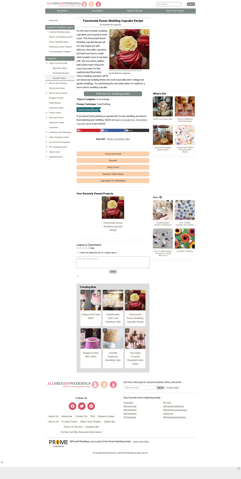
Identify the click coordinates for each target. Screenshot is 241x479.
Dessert (113, 160)
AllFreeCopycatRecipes (173, 406)
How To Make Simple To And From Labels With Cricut (163, 253)
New (155, 197)
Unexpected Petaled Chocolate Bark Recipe (185, 150)
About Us (53, 416)
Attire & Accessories (58, 93)
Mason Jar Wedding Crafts (61, 37)
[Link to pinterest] (91, 406)
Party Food (113, 167)
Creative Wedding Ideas (59, 32)
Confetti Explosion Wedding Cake (112, 357)
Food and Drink (113, 153)
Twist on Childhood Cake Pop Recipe (185, 120)
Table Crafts (54, 152)
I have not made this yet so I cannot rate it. (98, 252)
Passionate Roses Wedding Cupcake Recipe (112, 226)
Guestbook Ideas (56, 122)
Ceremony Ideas (56, 108)
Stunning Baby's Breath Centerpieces (163, 224)
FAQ (92, 416)
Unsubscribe (92, 426)
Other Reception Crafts (59, 137)
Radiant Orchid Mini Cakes (90, 355)
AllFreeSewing (130, 413)
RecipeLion (168, 413)
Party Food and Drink (58, 63)
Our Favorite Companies (59, 142)
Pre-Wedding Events (58, 147)
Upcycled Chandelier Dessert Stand (163, 149)
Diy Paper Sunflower (185, 251)
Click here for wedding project (113, 93)
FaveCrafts (128, 402)
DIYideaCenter (130, 417)
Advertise (67, 416)
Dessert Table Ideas (113, 174)
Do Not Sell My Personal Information (81, 432)
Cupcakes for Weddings (113, 180)
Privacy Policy (69, 421)
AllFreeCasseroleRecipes (174, 417)
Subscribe (53, 20)
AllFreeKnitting (130, 410)
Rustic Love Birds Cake (118, 139)
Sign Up (160, 388)
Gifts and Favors (56, 117)
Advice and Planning (58, 83)
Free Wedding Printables (60, 51)
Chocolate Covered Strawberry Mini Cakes (135, 358)
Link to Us (53, 421)
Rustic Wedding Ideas (58, 42)
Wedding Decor (56, 157)
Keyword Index (106, 416)
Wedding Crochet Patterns (60, 47)
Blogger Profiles (56, 98)
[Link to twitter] (82, 406)
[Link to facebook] (72, 406)
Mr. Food (167, 402)
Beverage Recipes (61, 73)
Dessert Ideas (59, 78)
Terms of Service (73, 426)
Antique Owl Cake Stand (91, 316)
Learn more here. (141, 441)
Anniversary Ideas (57, 88)
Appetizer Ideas (60, 68)
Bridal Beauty (55, 103)
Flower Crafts (55, 113)
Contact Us (81, 416)
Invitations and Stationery (60, 132)
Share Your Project (90, 421)
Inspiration (53, 127)
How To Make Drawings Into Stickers (185, 224)
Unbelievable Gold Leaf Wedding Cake (112, 318)
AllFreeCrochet (130, 406)
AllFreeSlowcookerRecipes (175, 410)
